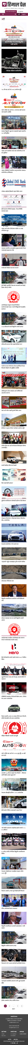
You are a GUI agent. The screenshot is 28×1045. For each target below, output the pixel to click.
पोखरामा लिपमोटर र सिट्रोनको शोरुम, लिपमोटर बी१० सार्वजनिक (13, 519)
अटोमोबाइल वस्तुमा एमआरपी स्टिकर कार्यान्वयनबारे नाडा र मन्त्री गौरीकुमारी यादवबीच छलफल (13, 307)
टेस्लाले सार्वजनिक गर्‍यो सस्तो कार (10, 544)
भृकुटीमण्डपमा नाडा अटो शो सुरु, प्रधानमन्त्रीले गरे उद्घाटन (13, 678)
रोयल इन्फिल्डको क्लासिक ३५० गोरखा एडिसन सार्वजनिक (14, 69)
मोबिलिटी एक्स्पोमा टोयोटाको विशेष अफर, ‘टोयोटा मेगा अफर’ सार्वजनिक (13, 698)
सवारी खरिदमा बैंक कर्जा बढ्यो (8, 465)
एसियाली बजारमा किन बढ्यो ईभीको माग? (11, 344)
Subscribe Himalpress (11, 11)
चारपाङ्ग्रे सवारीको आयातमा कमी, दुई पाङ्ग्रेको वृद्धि (13, 982)
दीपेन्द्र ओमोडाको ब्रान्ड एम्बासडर (9, 908)
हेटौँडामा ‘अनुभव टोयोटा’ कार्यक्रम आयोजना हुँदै (12, 428)
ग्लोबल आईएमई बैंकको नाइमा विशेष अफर (11, 191)
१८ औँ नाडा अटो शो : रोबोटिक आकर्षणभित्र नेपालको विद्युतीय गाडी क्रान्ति (14, 42)
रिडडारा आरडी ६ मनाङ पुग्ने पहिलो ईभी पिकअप (12, 891)
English (24, 14)
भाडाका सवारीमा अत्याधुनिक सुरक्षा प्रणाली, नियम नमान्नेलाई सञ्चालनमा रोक (13, 249)
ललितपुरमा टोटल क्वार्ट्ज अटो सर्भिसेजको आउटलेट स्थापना (11, 392)
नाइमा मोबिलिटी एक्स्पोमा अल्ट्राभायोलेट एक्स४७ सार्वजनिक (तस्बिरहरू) (13, 171)
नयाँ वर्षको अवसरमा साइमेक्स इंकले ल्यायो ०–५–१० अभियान (13, 829)
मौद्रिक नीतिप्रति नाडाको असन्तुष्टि (9, 736)
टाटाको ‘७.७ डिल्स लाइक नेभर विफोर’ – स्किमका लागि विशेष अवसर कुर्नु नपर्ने (13, 774)
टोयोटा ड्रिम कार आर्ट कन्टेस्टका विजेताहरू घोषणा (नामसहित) (13, 447)
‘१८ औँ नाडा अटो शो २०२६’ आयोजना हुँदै (11, 89)
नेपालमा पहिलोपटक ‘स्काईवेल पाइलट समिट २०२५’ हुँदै (12, 872)
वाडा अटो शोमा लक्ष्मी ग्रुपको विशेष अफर (11, 410)
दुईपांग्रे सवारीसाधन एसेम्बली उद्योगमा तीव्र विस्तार (13, 501)
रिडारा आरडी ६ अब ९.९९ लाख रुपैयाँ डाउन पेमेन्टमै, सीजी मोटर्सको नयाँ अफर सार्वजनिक (13, 717)
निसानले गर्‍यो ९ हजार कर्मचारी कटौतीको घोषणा (13, 963)
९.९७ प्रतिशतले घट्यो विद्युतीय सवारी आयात (12, 327)
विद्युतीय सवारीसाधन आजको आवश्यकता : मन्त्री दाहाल (13, 927)
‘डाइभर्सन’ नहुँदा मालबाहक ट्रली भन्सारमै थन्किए (13, 562)
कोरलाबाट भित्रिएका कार (7, 581)
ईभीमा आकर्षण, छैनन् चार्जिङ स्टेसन (10, 1000)
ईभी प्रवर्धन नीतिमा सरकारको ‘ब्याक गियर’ (11, 810)
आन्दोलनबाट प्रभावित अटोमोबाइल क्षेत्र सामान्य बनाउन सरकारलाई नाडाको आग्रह (12, 639)
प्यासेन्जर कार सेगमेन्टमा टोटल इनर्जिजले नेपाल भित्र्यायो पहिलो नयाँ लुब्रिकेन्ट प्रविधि (13, 367)
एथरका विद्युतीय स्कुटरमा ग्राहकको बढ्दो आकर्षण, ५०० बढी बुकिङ (13, 132)
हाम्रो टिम (9, 1039)
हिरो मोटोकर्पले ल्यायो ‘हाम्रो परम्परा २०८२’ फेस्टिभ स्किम (13, 658)
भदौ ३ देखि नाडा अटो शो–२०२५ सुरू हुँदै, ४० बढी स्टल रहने (13, 754)
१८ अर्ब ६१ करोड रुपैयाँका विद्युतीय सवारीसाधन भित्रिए (13, 853)
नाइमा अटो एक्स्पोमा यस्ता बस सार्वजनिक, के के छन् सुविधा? (13, 152)
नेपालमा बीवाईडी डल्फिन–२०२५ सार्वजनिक (12, 793)
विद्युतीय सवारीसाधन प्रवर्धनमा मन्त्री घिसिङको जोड (12, 599)
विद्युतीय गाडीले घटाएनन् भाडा (8, 946)
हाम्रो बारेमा (16, 1039)
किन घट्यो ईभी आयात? (7, 483)
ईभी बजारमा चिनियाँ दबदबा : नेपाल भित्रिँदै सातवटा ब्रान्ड (11, 210)
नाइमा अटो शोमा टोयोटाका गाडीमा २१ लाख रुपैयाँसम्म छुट (12, 230)
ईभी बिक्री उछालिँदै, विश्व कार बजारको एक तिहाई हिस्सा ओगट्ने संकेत (13, 286)
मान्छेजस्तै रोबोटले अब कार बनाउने (9, 268)
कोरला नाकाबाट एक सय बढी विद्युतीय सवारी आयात (12, 619)
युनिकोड (21, 11)
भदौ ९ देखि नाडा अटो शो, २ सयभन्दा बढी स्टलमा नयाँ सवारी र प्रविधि (13, 111)
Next (13, 1009)
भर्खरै (19, 14)
